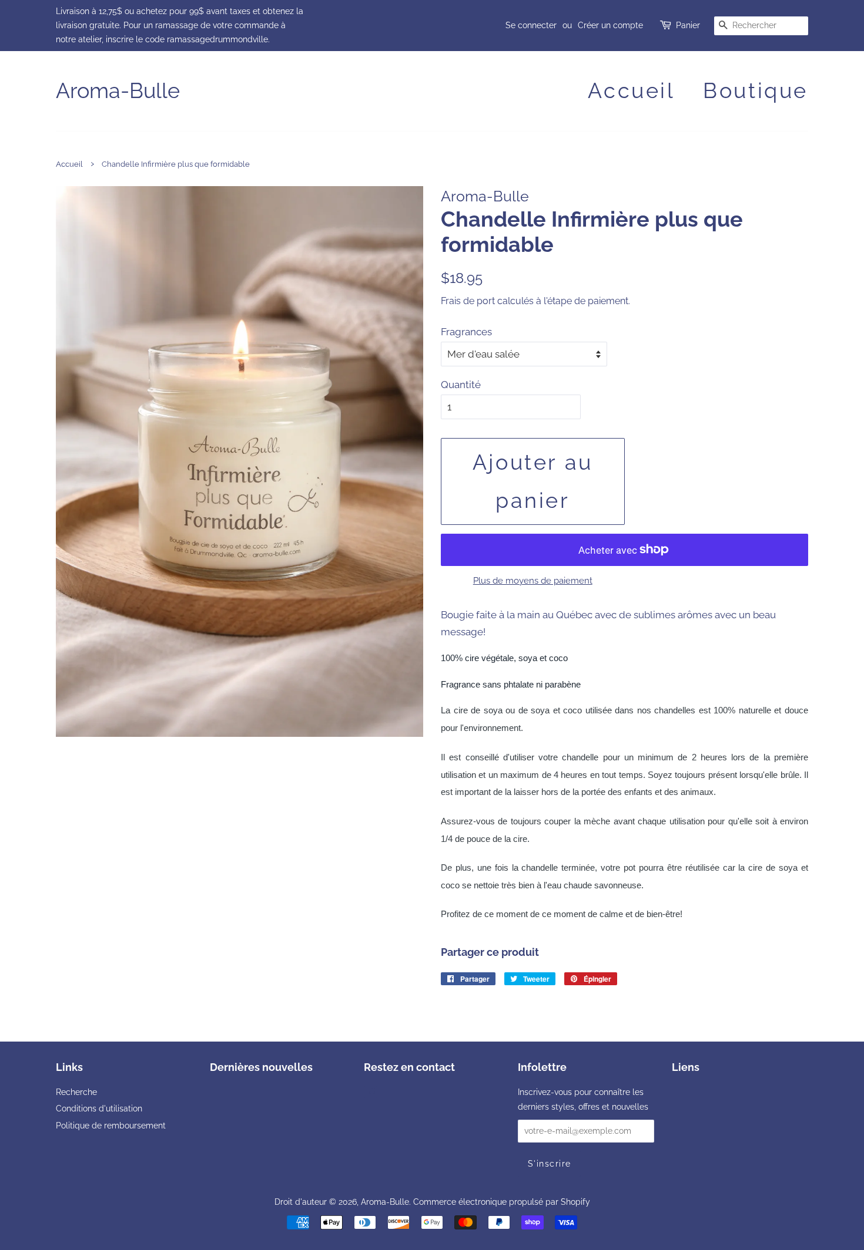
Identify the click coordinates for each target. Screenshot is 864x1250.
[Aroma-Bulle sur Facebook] (370, 1094)
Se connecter (531, 25)
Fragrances (466, 332)
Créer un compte (610, 25)
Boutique (755, 90)
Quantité (461, 384)
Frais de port (468, 300)
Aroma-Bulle (118, 90)
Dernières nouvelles (261, 1067)
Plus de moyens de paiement (532, 580)
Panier (688, 25)
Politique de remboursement (111, 1125)
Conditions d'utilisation (99, 1108)
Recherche (76, 1092)
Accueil (631, 90)
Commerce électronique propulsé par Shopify (501, 1202)
